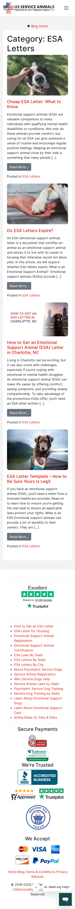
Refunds (37, 877)
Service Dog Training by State (36, 693)
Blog (21, 872)
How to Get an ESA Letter (33, 626)
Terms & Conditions (40, 872)
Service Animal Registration (35, 674)
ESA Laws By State (28, 655)
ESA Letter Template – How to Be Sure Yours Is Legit (37, 479)
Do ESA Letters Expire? (30, 230)
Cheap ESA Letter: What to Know (34, 104)
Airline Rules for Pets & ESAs (35, 717)
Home (12, 872)
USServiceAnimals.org (29, 889)
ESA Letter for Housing (31, 631)
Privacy (61, 872)
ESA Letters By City (29, 665)
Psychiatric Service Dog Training (38, 689)
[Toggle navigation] (66, 8)
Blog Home (39, 26)
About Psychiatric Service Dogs (38, 669)
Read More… (19, 167)
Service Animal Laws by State (36, 684)
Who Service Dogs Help (32, 679)
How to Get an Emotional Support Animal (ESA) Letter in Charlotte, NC (35, 347)
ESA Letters (31, 176)
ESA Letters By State (30, 660)
